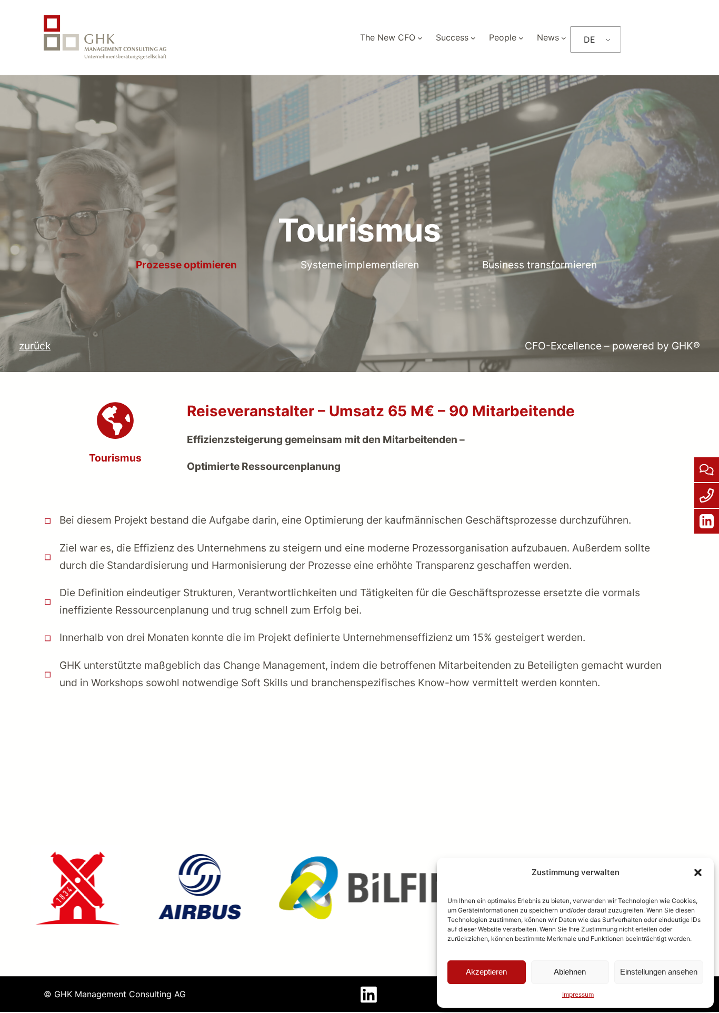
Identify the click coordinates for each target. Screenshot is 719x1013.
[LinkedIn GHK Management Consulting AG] (368, 1004)
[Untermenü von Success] (473, 37)
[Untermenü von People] (521, 37)
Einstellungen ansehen (658, 971)
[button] (698, 872)
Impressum (578, 994)
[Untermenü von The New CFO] (420, 37)
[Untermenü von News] (563, 37)
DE (589, 39)
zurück (35, 345)
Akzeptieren (486, 971)
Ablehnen (570, 971)
